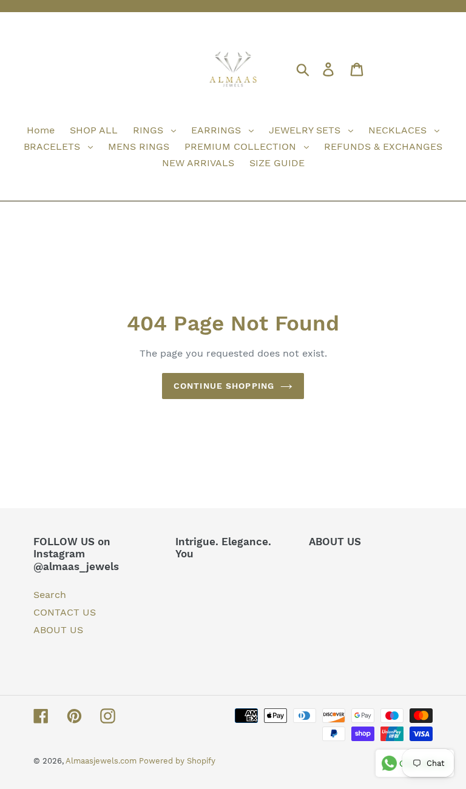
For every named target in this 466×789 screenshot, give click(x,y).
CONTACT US (64, 612)
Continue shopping (224, 386)
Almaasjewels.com (102, 760)
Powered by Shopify (177, 760)
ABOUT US (58, 630)
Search (49, 594)
